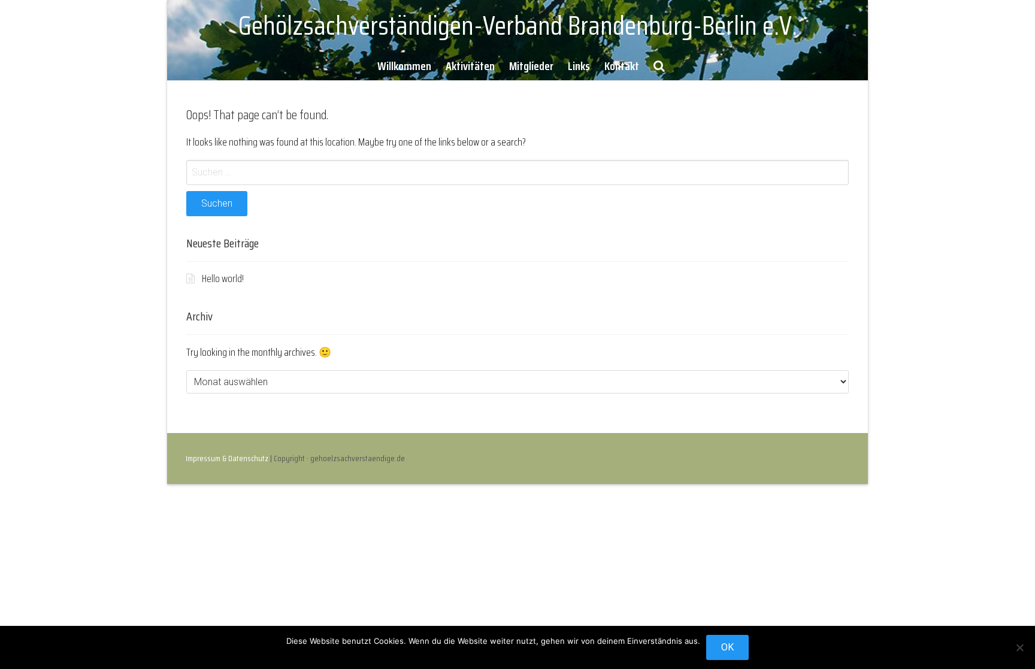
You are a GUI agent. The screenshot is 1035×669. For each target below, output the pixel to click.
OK (727, 647)
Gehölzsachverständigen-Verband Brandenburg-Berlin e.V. (517, 26)
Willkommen (404, 65)
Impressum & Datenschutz (227, 458)
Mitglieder (531, 65)
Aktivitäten (470, 65)
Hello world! (223, 278)
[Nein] (1020, 647)
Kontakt (621, 65)
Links (579, 65)
